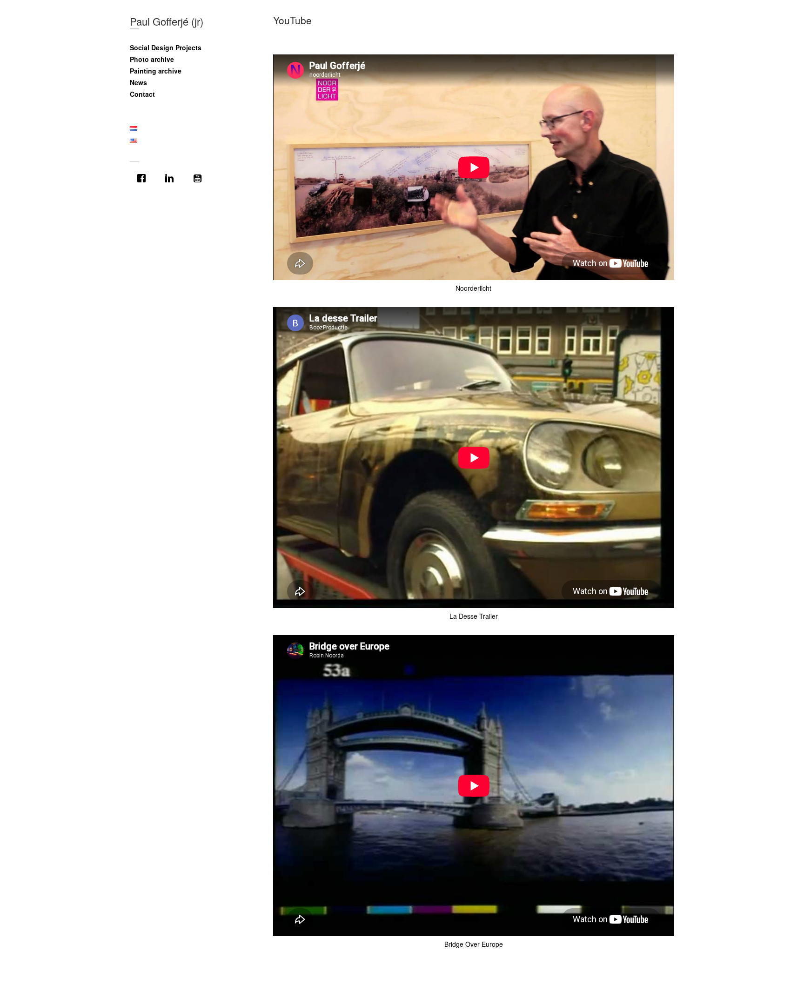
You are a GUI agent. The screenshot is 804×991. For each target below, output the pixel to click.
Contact (142, 94)
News (138, 82)
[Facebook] (144, 178)
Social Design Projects (165, 47)
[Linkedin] (172, 178)
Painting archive (155, 70)
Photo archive (152, 59)
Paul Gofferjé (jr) (166, 21)
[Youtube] (200, 178)
